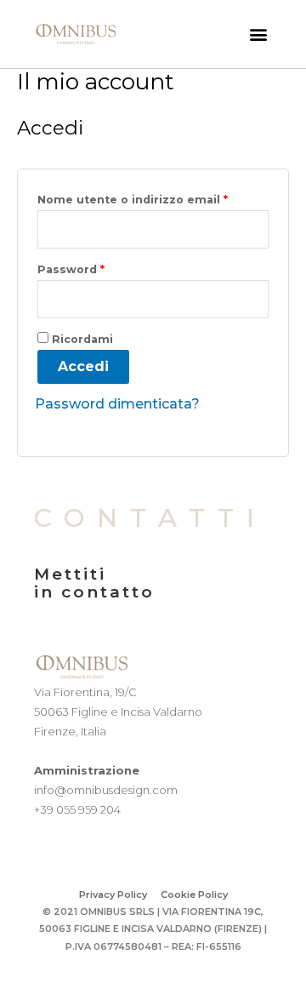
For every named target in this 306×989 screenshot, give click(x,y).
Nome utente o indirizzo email (132, 199)
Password (71, 269)
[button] (258, 34)
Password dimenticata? (117, 404)
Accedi (83, 366)
